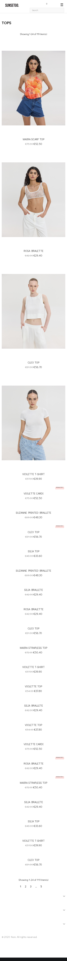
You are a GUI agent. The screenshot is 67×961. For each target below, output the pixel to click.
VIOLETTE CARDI (33, 493)
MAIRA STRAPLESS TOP (33, 647)
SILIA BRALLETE (33, 590)
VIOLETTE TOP (33, 686)
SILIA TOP (33, 551)
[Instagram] (15, 950)
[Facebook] (6, 950)
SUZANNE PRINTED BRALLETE (33, 512)
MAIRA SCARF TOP (33, 139)
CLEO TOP (33, 362)
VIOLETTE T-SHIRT (33, 474)
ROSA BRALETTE (33, 251)
